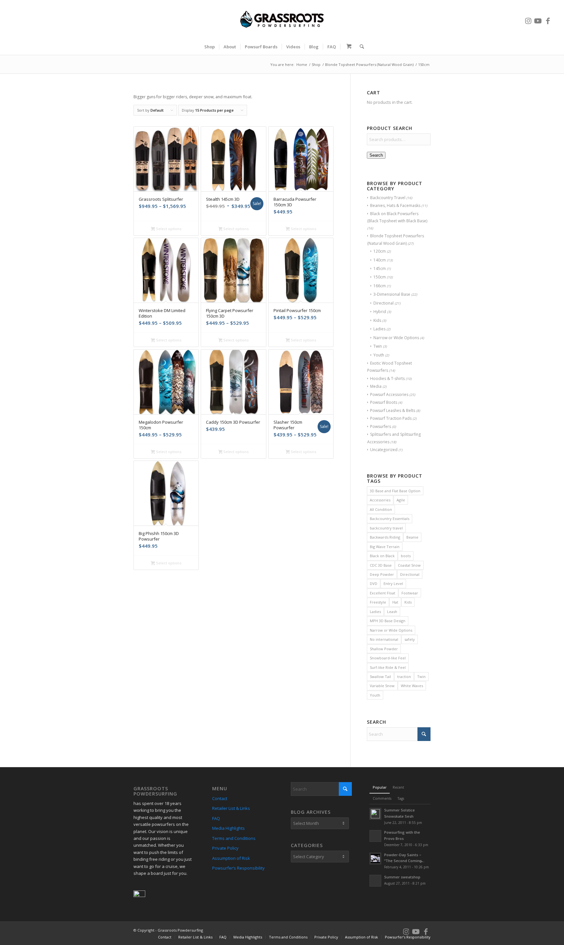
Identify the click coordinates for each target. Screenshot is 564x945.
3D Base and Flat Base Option (395, 490)
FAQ (216, 818)
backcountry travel (386, 528)
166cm (379, 286)
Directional (383, 303)
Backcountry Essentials (389, 518)
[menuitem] (209, 47)
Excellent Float (382, 593)
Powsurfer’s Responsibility (238, 868)
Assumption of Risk (231, 858)
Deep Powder (382, 574)
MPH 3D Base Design (387, 620)
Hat (395, 602)
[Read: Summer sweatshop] (375, 881)
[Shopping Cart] (348, 47)
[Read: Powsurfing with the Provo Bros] (375, 836)
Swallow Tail (380, 676)
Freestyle (378, 602)
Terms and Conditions (234, 838)
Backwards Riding (385, 537)
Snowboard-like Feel (388, 657)
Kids (377, 320)
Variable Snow (382, 685)
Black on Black (382, 555)
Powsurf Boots (383, 402)
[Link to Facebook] (548, 19)
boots (406, 555)
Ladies (379, 329)
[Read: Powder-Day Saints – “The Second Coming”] (375, 858)
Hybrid (379, 311)
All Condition (381, 509)
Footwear (409, 593)
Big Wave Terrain (385, 546)
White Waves (412, 685)
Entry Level (393, 583)
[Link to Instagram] (528, 19)
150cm (379, 277)
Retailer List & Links (231, 808)
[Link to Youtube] (538, 19)
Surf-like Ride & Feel (388, 667)
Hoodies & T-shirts (387, 378)
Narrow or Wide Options (396, 337)
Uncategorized (384, 449)
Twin (377, 346)
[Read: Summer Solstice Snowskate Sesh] (375, 814)
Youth (378, 355)
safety (409, 639)
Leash (392, 611)
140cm (379, 260)
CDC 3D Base (381, 565)
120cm (379, 251)
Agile (401, 499)
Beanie (412, 537)
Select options (168, 228)
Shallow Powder (384, 648)
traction (404, 676)
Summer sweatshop (402, 876)
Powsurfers (380, 426)
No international (384, 639)
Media (376, 386)
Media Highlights (228, 828)
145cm (379, 268)
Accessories (380, 499)
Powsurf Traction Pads (391, 418)
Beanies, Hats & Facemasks (395, 205)
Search (376, 155)
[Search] (359, 47)
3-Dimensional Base (391, 294)
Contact (219, 798)
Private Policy (225, 848)
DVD (373, 583)
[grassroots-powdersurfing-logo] (282, 19)
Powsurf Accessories (389, 394)
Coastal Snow (409, 565)
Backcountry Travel (387, 197)
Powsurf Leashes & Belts (392, 410)
